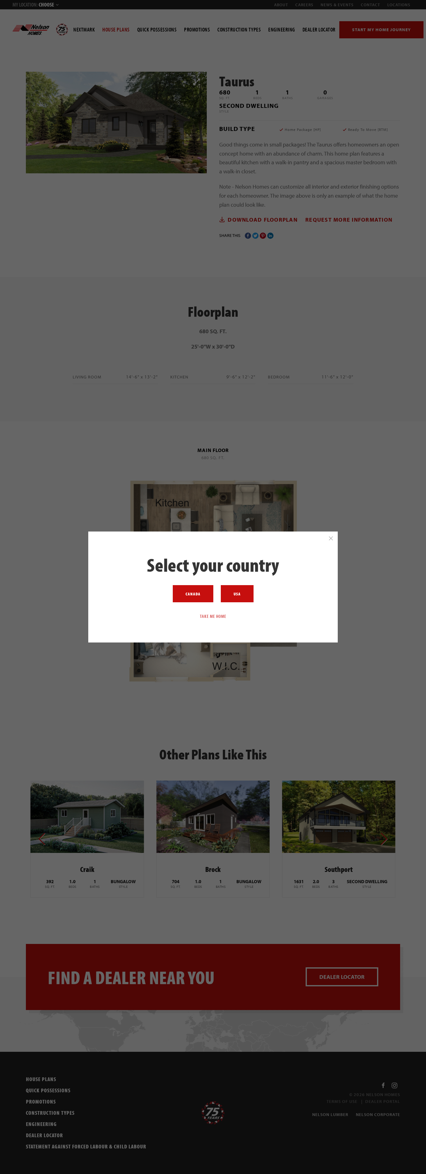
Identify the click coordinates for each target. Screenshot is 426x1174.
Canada (193, 594)
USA (237, 594)
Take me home (213, 616)
